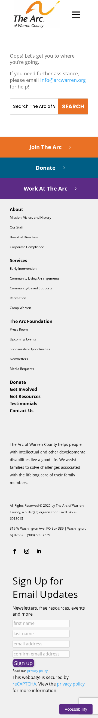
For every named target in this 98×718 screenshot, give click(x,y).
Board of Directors (24, 237)
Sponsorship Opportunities (30, 349)
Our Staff (16, 227)
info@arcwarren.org (63, 80)
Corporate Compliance (27, 247)
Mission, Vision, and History (30, 217)
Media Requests (22, 368)
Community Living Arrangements (35, 278)
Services (18, 260)
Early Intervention (23, 268)
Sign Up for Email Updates (45, 587)
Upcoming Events (23, 339)
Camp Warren (20, 307)
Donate (46, 167)
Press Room (19, 329)
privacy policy (37, 670)
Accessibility (76, 709)
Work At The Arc (45, 188)
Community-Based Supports (31, 288)
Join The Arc (45, 147)
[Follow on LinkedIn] (39, 551)
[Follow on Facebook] (15, 551)
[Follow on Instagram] (27, 551)
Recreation (18, 298)
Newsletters (19, 359)
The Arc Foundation (31, 321)
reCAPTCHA (24, 684)
